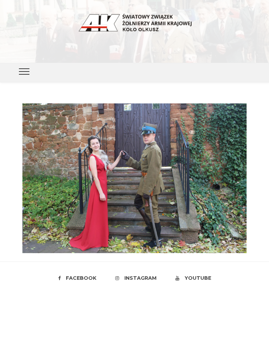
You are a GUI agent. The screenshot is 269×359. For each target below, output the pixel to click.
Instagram (140, 278)
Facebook (81, 278)
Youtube (198, 278)
